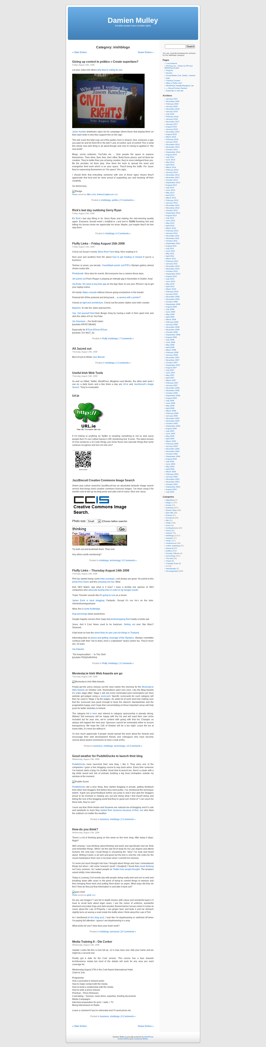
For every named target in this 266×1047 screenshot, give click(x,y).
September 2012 (173, 213)
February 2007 (172, 383)
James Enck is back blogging (88, 600)
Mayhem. (76, 308)
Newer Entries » (146, 52)
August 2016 (171, 127)
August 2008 (171, 337)
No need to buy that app (94, 284)
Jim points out (79, 279)
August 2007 (171, 368)
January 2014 (172, 172)
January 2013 (172, 203)
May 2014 (170, 162)
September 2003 (173, 487)
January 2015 (172, 142)
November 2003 (173, 482)
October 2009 (172, 302)
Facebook (170, 518)
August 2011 (171, 246)
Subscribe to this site (174, 91)
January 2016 (172, 129)
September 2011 (173, 243)
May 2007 (170, 375)
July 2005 (170, 431)
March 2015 (171, 137)
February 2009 (172, 322)
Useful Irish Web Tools (87, 372)
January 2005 (172, 446)
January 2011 (172, 264)
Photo (74, 194)
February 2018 (172, 117)
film (167, 520)
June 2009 (170, 312)
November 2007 (173, 360)
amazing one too (106, 582)
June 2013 (170, 190)
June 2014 (170, 160)
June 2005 (170, 434)
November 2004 (173, 451)
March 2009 (171, 319)
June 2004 (170, 464)
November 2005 (173, 421)
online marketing (173, 546)
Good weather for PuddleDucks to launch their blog (107, 756)
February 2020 (172, 104)
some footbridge (92, 609)
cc (116, 194)
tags (168, 78)
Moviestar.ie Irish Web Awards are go (97, 673)
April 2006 (170, 408)
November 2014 (173, 147)
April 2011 (170, 256)
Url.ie (125, 384)
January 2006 (172, 416)
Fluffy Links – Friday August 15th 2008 (98, 243)
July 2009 (170, 309)
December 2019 (173, 109)
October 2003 (172, 484)
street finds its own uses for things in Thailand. (117, 632)
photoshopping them (121, 619)
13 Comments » (134, 746)
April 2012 (170, 226)
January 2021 (172, 99)
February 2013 (172, 200)
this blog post (97, 917)
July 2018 (170, 114)
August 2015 (171, 134)
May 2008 (170, 345)
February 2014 (172, 170)
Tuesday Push (172, 563)
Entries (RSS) (123, 1039)
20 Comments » (128, 931)
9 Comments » (129, 560)
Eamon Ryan (171, 510)
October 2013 (172, 180)
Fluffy (104, 338)
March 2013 (171, 198)
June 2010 (170, 281)
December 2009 (173, 297)
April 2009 (170, 317)
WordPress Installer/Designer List (180, 86)
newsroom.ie (171, 543)
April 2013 (170, 195)
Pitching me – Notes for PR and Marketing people (178, 67)
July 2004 (170, 461)
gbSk (89, 895)
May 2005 (170, 436)
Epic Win (169, 513)
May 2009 (170, 314)
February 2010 (172, 292)
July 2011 (170, 248)
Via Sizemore (78, 321)
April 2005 (170, 439)
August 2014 (171, 155)
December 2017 (173, 122)
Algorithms (170, 500)
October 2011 (172, 241)
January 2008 (172, 355)
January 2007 (172, 385)
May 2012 (170, 223)
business (98, 746)
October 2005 (172, 423)
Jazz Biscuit (98, 357)
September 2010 (173, 274)
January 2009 (172, 325)
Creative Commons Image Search (112, 480)
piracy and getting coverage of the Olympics (112, 638)
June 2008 (170, 342)
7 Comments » (126, 338)
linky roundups (107, 578)
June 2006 (170, 403)
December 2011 (172, 236)
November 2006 (173, 390)
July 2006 (170, 401)
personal (114, 931)
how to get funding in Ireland (127, 257)
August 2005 (171, 428)
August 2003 (171, 489)
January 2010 (172, 294)
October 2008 (172, 332)
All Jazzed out (81, 348)
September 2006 (173, 396)
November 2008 (173, 330)
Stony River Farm (106, 252)
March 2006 (171, 411)
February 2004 (172, 474)
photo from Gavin (80, 582)
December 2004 (173, 449)
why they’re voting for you (109, 70)
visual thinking (146, 866)
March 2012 (171, 228)
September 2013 (173, 182)
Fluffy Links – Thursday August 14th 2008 (100, 570)
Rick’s (79, 218)
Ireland (169, 533)
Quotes (169, 73)
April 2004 (170, 469)
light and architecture (93, 302)
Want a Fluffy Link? (174, 83)
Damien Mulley (133, 20)
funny (168, 530)
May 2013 (170, 193)
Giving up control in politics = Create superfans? (105, 61)
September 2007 (173, 365)
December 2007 (173, 357)
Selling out (129, 624)
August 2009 (171, 307)
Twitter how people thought (126, 869)
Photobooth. (78, 273)
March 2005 (171, 441)
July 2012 (170, 218)
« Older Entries (79, 52)
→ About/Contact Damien (176, 88)
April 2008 (170, 347)
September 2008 (173, 335)
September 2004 (173, 456)
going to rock (109, 595)
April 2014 (170, 165)
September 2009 (173, 304)
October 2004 (172, 454)
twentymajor (171, 569)
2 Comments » (123, 363)
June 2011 (170, 251)
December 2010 (173, 266)
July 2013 (170, 188)
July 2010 (170, 279)
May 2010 (170, 284)
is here (93, 713)
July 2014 (170, 157)
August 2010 (171, 276)
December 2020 (173, 101)
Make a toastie (90, 292)
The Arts (169, 558)
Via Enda (76, 284)
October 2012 (172, 210)
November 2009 (173, 299)
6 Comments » (123, 233)
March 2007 (171, 380)
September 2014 (173, 152)
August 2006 (171, 398)
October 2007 (172, 363)
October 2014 (172, 150)
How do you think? (85, 829)
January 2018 (172, 119)
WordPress (148, 1037)
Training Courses (173, 81)
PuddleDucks (78, 764)
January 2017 (172, 124)
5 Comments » (127, 200)
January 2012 (172, 233)
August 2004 (171, 459)
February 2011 (172, 261)
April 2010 (170, 286)
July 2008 (170, 340)
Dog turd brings (79, 614)
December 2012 (173, 205)
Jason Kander (79, 131)
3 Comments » (126, 663)
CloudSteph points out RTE (115, 265)
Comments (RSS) (140, 1039)
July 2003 (170, 492)
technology (115, 560)
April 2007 (170, 378)
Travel (168, 561)
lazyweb (169, 538)
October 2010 (172, 271)
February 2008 (172, 352)
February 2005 (172, 444)
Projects (169, 70)
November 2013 (173, 177)
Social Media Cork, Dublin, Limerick (180, 75)
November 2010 (173, 269)
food (168, 525)
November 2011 (172, 238)
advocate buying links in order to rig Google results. (113, 590)
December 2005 (173, 418)
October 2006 (172, 393)
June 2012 (170, 221)
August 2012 (171, 215)
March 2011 (171, 259)
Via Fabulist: (78, 649)
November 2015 (173, 132)
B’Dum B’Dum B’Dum (96, 329)
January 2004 (172, 477)
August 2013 (171, 185)
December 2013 (173, 175)
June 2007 (170, 373)
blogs (168, 503)
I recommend (171, 63)
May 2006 (170, 406)
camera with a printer (129, 297)
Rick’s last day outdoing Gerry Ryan (96, 210)
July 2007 (170, 370)
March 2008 (171, 350)
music (168, 541)
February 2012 (172, 231)
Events (169, 515)
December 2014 (173, 144)
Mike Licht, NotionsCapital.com (100, 194)
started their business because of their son (121, 810)
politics (115, 200)
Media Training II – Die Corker (92, 941)
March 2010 (171, 289)
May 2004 (170, 467)
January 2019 (172, 111)
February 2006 (172, 413)
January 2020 (172, 106)
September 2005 (173, 426)
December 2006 (173, 388)
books (168, 505)
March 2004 (171, 472)
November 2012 (173, 208)
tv (167, 566)
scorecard (105, 696)
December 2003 (173, 479)
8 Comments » (128, 1016)
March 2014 (171, 167)
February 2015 (172, 139)
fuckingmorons (172, 528)
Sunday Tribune (173, 553)
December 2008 (173, 327)
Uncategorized (172, 571)
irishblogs (106, 200)
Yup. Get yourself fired (83, 313)
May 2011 (170, 254)
